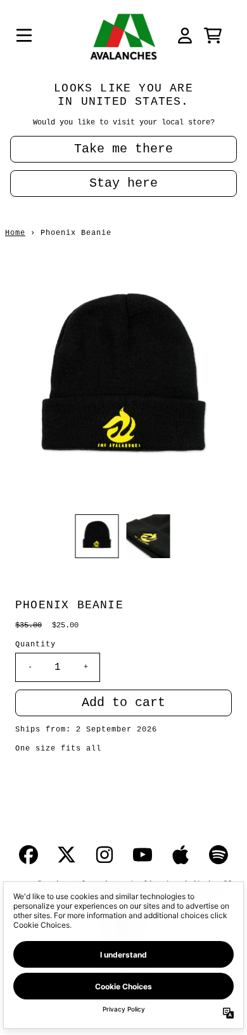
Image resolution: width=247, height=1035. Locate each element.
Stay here (123, 183)
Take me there (123, 149)
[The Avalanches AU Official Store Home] (123, 36)
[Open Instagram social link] (104, 855)
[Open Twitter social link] (66, 855)
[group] (97, 536)
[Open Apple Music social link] (180, 855)
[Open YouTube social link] (142, 855)
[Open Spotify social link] (218, 855)
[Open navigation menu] (24, 36)
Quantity (35, 644)
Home (15, 233)
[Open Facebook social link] (28, 855)
